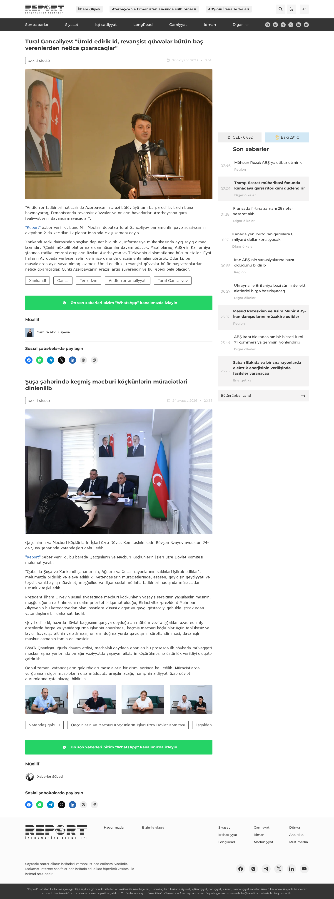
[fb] (267, 24)
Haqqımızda (114, 827)
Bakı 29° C (290, 137)
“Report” (33, 227)
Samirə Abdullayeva (53, 332)
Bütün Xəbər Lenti (236, 395)
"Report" (33, 557)
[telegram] (283, 24)
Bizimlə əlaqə (153, 827)
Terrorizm (88, 280)
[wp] (39, 360)
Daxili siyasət (40, 60)
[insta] (275, 24)
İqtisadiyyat (227, 835)
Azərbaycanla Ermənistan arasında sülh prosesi (154, 9)
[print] (83, 360)
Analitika (296, 835)
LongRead (226, 842)
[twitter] (290, 24)
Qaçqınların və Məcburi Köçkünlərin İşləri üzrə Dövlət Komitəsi (128, 725)
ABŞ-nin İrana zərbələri (228, 9)
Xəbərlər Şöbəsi (50, 776)
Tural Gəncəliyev (173, 280)
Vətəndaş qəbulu (44, 725)
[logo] (44, 9)
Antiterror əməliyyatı (128, 280)
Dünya (294, 827)
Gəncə (63, 280)
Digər (238, 24)
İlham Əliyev (89, 9)
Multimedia (298, 842)
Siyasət (224, 827)
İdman (259, 835)
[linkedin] (298, 24)
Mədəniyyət (263, 842)
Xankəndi (37, 280)
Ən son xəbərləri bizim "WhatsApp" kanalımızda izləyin (124, 303)
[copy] (94, 360)
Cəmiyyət (261, 827)
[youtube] (306, 24)
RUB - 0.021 (242, 137)
